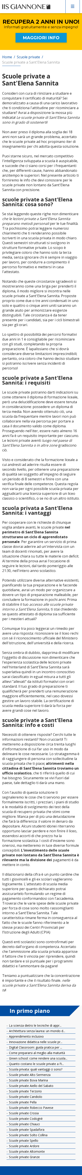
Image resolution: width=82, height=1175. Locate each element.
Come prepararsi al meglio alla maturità (36, 1053)
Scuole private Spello (23, 1140)
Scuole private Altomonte (26, 1151)
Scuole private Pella (22, 1102)
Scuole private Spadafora (26, 1129)
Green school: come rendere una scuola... (37, 1058)
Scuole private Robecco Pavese (30, 1108)
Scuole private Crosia (23, 1113)
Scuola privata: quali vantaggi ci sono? (35, 1069)
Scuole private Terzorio (25, 1091)
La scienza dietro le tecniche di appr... (34, 1025)
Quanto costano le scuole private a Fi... (36, 1064)
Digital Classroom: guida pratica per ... (35, 1047)
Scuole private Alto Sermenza (29, 1075)
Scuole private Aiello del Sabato (30, 1086)
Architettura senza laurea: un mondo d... (36, 1031)
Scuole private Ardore (23, 1146)
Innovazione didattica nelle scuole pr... (35, 1042)
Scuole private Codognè (25, 1118)
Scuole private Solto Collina (27, 1135)
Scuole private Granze (24, 1157)
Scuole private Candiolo (25, 1097)
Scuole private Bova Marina (28, 1080)
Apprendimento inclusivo (26, 1036)
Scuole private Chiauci (24, 1124)
